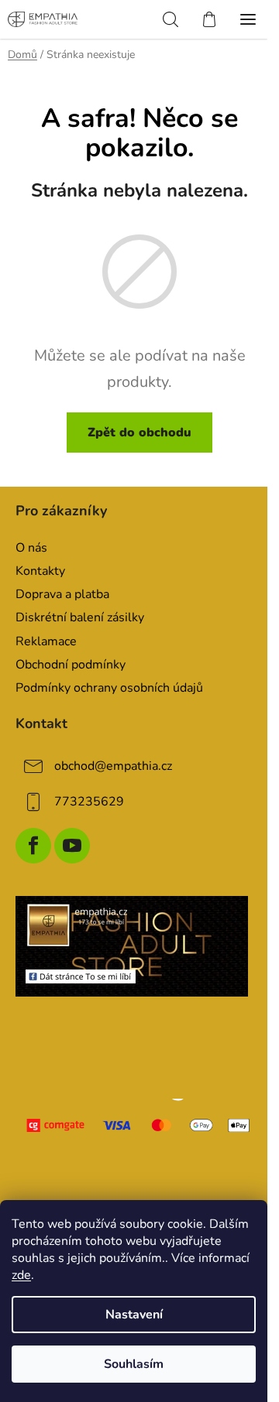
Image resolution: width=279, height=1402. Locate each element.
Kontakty (40, 571)
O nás (31, 547)
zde (21, 1275)
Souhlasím (134, 1364)
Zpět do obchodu (139, 432)
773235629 (89, 801)
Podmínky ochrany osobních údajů (109, 687)
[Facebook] (33, 845)
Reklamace (46, 641)
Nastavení (134, 1314)
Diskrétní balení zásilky (80, 617)
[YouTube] (72, 845)
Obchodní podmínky (71, 664)
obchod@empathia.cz (113, 766)
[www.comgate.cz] (140, 1125)
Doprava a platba (62, 594)
